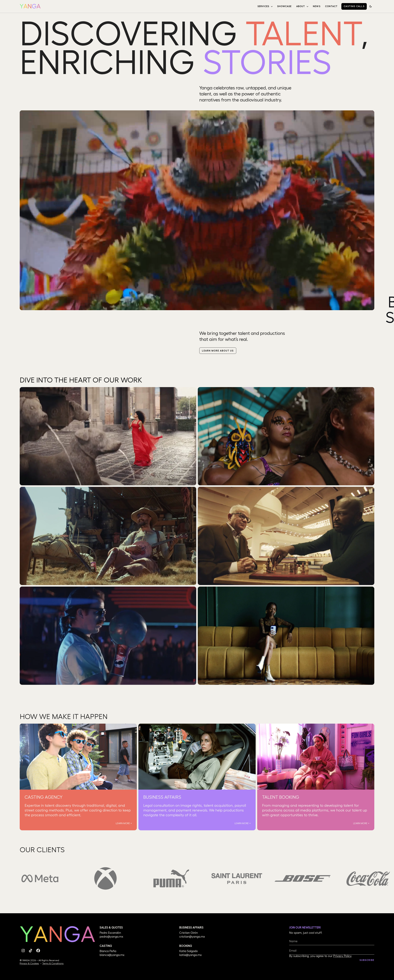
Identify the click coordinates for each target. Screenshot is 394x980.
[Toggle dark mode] (370, 6)
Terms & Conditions (53, 963)
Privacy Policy (342, 956)
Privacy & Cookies (29, 963)
